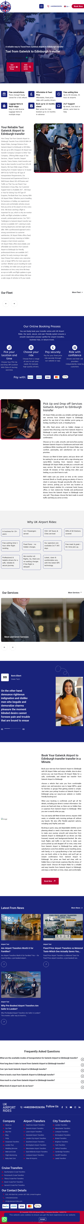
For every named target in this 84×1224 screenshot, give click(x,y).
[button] (6, 303)
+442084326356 (56, 6)
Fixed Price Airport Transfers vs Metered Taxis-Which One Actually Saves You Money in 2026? (63, 950)
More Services (74, 593)
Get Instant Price (12, 67)
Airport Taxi (5, 944)
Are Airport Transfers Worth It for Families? (17, 950)
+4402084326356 (34, 1107)
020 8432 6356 (26, 67)
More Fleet (76, 292)
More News (75, 908)
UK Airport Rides (70, 774)
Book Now (48, 881)
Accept (42, 1219)
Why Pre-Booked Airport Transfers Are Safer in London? (19, 1007)
